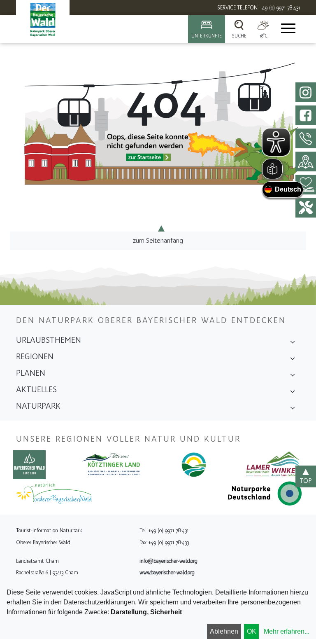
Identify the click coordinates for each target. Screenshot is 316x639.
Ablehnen (224, 631)
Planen (30, 373)
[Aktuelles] (292, 392)
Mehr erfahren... (286, 631)
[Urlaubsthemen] (292, 343)
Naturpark (38, 406)
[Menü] (287, 29)
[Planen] (292, 376)
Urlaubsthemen (48, 340)
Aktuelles (36, 389)
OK (251, 631)
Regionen (34, 356)
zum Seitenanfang (158, 240)
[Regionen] (292, 359)
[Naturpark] (292, 409)
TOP (306, 481)
